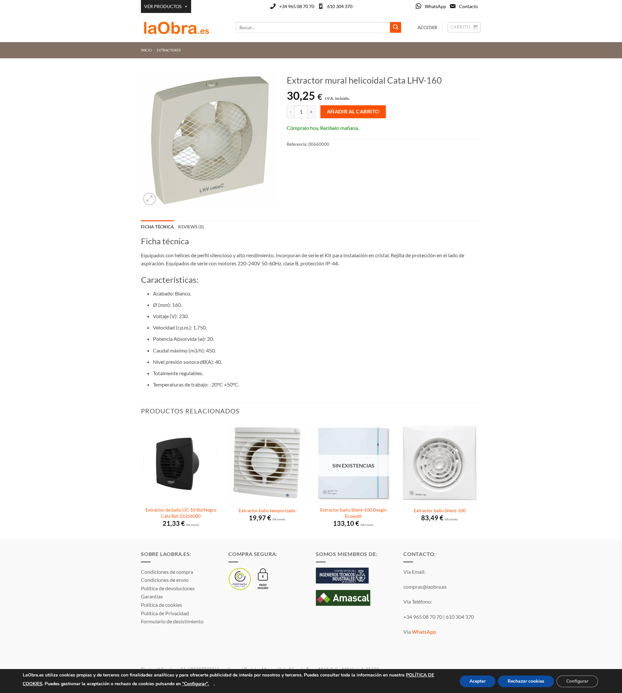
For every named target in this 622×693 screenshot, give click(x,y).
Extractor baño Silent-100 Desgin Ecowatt (353, 513)
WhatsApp (435, 6)
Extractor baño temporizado (267, 510)
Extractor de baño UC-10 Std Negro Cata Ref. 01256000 (180, 513)
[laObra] (183, 27)
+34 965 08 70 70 (296, 6)
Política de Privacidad (165, 613)
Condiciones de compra (167, 572)
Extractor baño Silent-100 (440, 510)
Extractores (169, 50)
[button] (149, 199)
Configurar (577, 681)
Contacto (468, 6)
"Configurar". (195, 683)
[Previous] (141, 480)
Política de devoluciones (168, 588)
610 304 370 (339, 6)
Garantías (152, 596)
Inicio (146, 50)
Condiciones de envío (165, 580)
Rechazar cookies (526, 681)
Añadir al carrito (353, 111)
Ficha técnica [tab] (157, 226)
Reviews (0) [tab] (191, 226)
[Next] (479, 480)
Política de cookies (161, 605)
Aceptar (477, 681)
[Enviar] (395, 27)
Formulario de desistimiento (172, 621)
